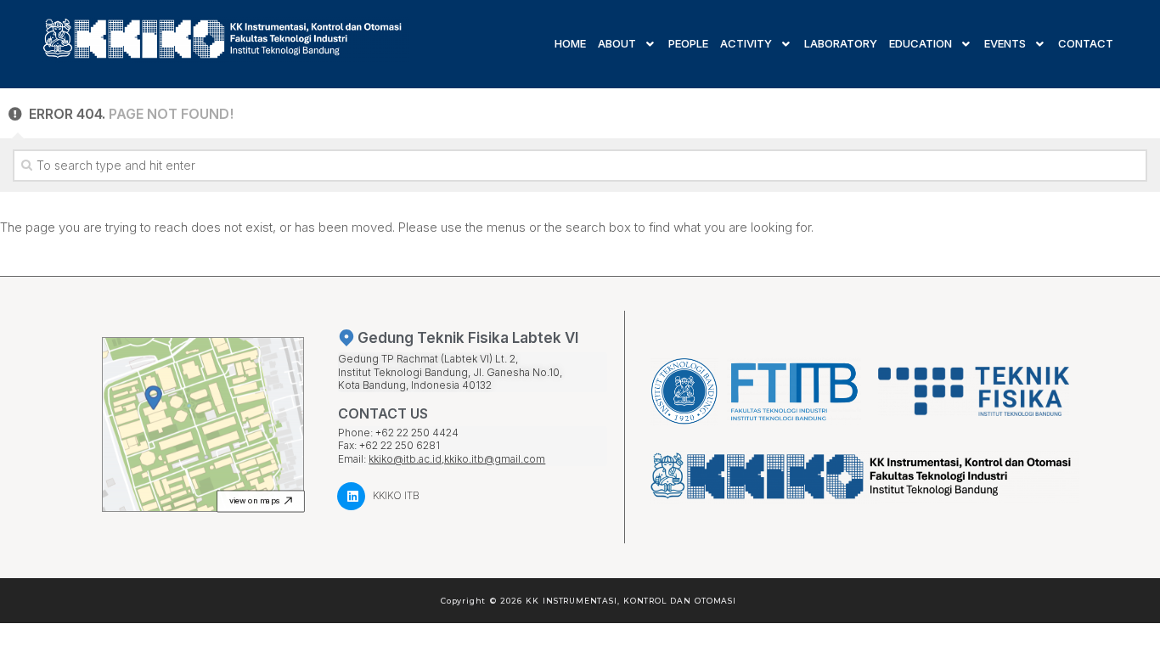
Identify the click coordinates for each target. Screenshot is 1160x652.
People (688, 43)
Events (1005, 43)
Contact (1085, 43)
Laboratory (840, 43)
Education (920, 43)
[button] (261, 501)
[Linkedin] (351, 496)
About (617, 43)
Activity (746, 43)
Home (570, 43)
